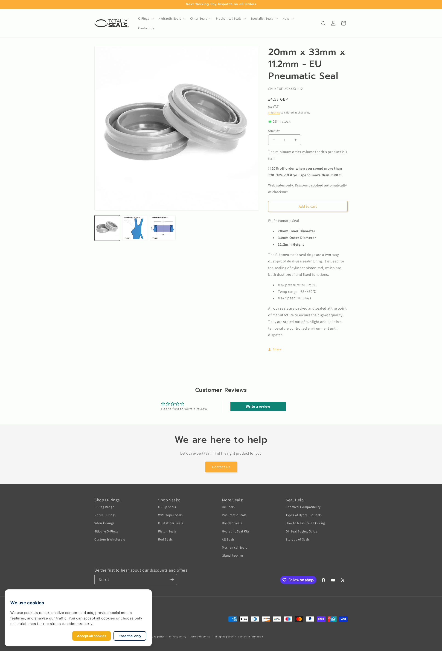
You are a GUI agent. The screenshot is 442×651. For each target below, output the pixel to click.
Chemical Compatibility (303, 507)
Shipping (274, 112)
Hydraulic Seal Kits (236, 531)
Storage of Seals (298, 539)
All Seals (228, 539)
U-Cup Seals (167, 507)
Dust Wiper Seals (170, 523)
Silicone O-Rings (106, 531)
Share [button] (277, 349)
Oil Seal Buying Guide (301, 531)
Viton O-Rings (104, 523)
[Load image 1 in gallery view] (107, 228)
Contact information (250, 636)
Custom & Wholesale (109, 539)
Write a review (258, 406)
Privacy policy (177, 636)
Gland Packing (232, 555)
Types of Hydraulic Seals (304, 515)
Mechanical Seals (234, 547)
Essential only (130, 636)
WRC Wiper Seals (170, 515)
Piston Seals (167, 531)
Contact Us (221, 467)
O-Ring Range (104, 507)
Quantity (274, 131)
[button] (145, 18)
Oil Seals (228, 507)
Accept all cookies (91, 636)
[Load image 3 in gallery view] (163, 228)
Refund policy (156, 636)
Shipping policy (224, 636)
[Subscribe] (172, 579)
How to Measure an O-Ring (305, 523)
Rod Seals (165, 539)
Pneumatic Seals (234, 515)
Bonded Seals (232, 523)
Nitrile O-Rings (105, 515)
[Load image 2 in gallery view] (135, 228)
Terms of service (200, 636)
